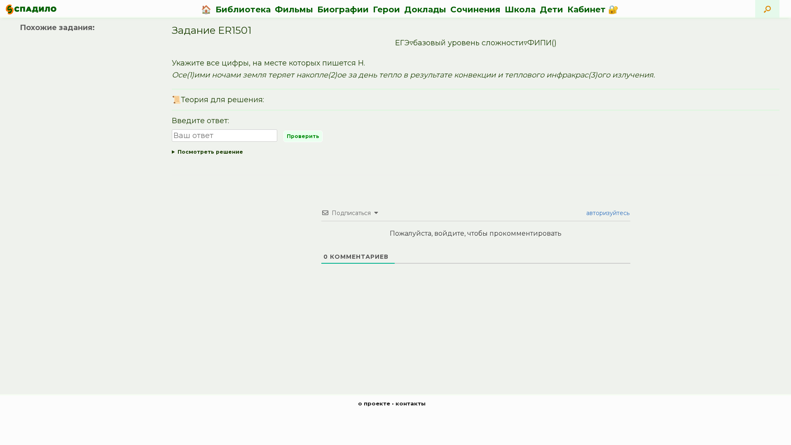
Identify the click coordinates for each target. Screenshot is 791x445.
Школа (520, 9)
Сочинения (475, 9)
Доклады (425, 9)
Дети (551, 9)
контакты (411, 403)
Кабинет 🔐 (592, 9)
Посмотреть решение (210, 152)
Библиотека (243, 9)
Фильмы (294, 9)
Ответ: (475, 153)
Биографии (343, 9)
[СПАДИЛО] (31, 9)
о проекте (374, 403)
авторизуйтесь (607, 213)
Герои (386, 9)
